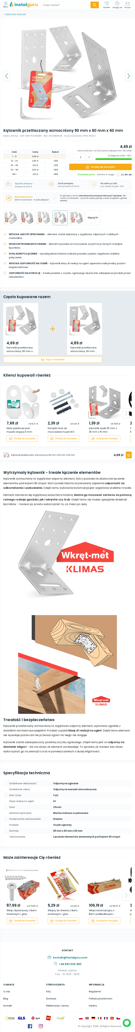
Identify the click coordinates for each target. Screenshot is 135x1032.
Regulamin (95, 991)
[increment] (72, 157)
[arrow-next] (126, 413)
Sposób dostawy (23, 183)
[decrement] (89, 157)
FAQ (48, 991)
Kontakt (7, 1005)
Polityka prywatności (100, 998)
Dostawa (51, 998)
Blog (5, 998)
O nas (6, 991)
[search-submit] (95, 5)
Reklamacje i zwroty (57, 1005)
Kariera (93, 1005)
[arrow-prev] (9, 413)
